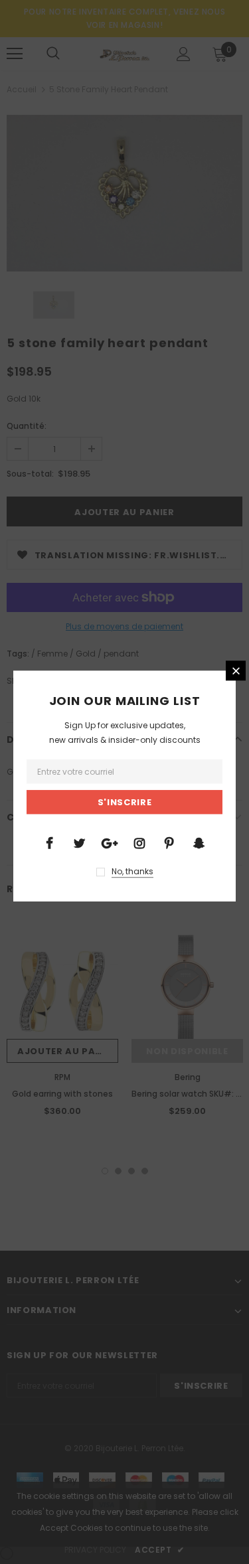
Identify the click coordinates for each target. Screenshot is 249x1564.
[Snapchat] (199, 842)
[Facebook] (50, 842)
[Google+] (110, 842)
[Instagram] (139, 842)
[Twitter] (80, 842)
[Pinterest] (169, 842)
